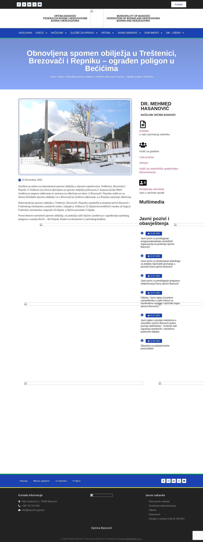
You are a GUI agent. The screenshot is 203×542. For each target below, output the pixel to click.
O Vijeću (77, 481)
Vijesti (61, 77)
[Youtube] (40, 4)
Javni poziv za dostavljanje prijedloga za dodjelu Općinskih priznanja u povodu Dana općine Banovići (160, 264)
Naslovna (25, 33)
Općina (105, 33)
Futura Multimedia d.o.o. (130, 539)
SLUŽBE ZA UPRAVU (82, 33)
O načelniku (61, 481)
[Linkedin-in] (29, 4)
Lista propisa (146, 157)
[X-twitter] (34, 4)
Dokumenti (151, 33)
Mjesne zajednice (41, 481)
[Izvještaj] (143, 124)
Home (53, 77)
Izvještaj (143, 130)
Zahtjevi (143, 162)
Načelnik (57, 33)
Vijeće (39, 33)
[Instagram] (24, 4)
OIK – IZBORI (173, 33)
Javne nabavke (127, 33)
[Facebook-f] (19, 4)
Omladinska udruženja (151, 189)
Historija (23, 481)
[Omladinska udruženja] (143, 182)
